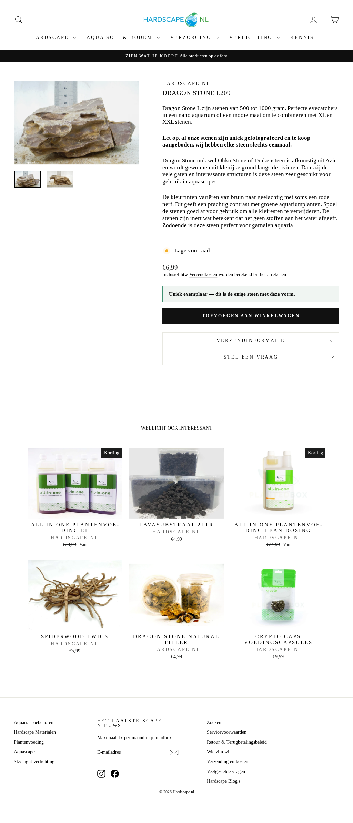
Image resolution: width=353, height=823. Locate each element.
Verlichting (252, 37)
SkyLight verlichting (34, 761)
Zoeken (214, 722)
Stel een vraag (251, 357)
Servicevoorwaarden (226, 732)
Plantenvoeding (29, 742)
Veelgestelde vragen (226, 771)
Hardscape (51, 37)
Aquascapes (25, 751)
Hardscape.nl (186, 83)
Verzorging (192, 37)
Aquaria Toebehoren (33, 722)
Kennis (303, 37)
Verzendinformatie (250, 340)
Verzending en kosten (227, 761)
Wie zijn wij (219, 751)
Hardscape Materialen (35, 732)
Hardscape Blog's (223, 781)
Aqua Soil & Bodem (120, 37)
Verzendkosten (203, 274)
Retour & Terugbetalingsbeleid (237, 742)
